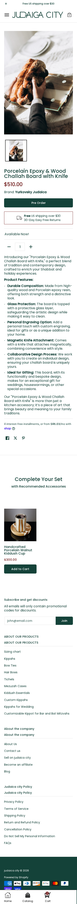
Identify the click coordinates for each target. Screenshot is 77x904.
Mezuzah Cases (15, 686)
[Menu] (6, 14)
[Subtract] (9, 246)
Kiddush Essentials (17, 693)
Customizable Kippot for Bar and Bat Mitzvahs (36, 713)
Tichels (9, 679)
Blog (7, 771)
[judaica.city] (37, 14)
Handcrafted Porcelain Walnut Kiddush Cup (18, 550)
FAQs (7, 843)
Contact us (12, 751)
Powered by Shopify (16, 877)
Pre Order (38, 203)
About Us (10, 744)
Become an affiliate (18, 765)
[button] (69, 14)
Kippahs (9, 659)
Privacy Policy (13, 802)
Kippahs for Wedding (19, 707)
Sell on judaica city (17, 758)
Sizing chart (12, 652)
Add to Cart (20, 569)
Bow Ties (10, 665)
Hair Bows (10, 672)
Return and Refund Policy (22, 822)
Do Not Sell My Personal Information (29, 836)
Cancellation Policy (17, 829)
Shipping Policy (14, 815)
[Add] (31, 246)
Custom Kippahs (16, 700)
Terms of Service (16, 809)
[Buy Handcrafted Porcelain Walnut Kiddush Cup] (20, 525)
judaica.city (11, 870)
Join (64, 621)
